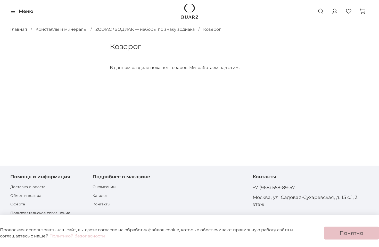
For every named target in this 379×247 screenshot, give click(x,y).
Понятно (351, 233)
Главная (18, 29)
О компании (104, 186)
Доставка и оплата (27, 186)
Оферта (17, 204)
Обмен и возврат (26, 195)
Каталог (100, 195)
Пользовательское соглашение (40, 213)
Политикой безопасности (77, 236)
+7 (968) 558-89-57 (274, 187)
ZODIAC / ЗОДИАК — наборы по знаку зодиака (145, 29)
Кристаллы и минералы (61, 29)
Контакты (101, 204)
